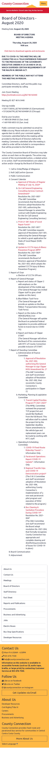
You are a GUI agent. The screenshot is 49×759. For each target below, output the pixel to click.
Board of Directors (12, 586)
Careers (5, 711)
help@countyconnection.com (16, 659)
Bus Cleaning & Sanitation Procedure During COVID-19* (35, 510)
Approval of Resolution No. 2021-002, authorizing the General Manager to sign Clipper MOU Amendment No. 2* (36, 363)
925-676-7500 (10, 656)
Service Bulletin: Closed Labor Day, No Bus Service (24, 10)
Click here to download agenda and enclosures (24, 51)
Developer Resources (13, 637)
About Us (8, 569)
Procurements (10, 609)
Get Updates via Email (24, 692)
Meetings (7, 580)
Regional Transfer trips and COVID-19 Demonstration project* (36, 471)
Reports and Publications (14, 603)
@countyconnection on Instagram (18, 687)
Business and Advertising (14, 615)
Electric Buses (9, 626)
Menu (43, 3)
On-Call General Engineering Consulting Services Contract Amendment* (30, 191)
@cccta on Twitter (12, 684)
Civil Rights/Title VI (10, 707)
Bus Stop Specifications (14, 632)
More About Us (24, 738)
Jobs (6, 620)
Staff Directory (10, 592)
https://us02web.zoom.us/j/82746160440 (19, 95)
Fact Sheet (8, 598)
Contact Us (8, 575)
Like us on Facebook (12, 681)
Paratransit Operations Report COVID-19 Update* (35, 459)
